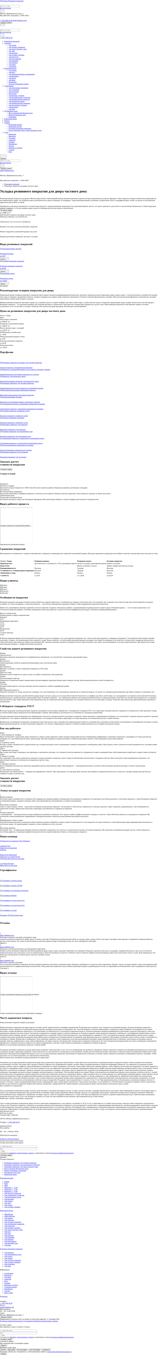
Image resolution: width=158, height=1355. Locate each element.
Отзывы (12, 142)
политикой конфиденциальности (59, 1352)
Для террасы (8, 1239)
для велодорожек (15, 59)
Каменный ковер (10, 119)
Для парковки (9, 1237)
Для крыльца (9, 1199)
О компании (8, 1273)
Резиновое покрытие (12, 41)
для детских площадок (17, 47)
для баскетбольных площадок (19, 97)
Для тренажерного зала (12, 1254)
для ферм (12, 80)
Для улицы (8, 1205)
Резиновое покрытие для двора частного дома (21, 1167)
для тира (12, 109)
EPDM (6, 1182)
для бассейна (13, 107)
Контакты (12, 136)
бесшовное (13, 82)
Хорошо (3, 1354)
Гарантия (12, 140)
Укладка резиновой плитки (19, 84)
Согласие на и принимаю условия (37, 1153)
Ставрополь (46, 1349)
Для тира (7, 1245)
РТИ (6, 1184)
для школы (12, 66)
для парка (12, 65)
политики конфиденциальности (62, 1153)
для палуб (12, 78)
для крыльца (13, 53)
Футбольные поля (10, 111)
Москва (3, 1349)
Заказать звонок (6, 22)
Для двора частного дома (13, 1230)
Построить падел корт (12, 1172)
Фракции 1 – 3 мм (11, 1189)
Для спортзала (9, 1226)
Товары (7, 123)
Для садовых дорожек (12, 1207)
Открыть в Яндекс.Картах (9, 1139)
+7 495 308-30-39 (6, 20)
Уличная (7, 1232)
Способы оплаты (10, 1287)
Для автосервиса (10, 1241)
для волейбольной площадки (19, 99)
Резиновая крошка (15, 125)
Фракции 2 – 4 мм (11, 1191)
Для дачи (7, 1203)
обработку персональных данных (21, 1153)
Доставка (12, 138)
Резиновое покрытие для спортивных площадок (22, 1165)
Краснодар (11, 1349)
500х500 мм (8, 1214)
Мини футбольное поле (17, 115)
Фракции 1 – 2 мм (11, 1187)
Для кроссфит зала (11, 1243)
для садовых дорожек (16, 55)
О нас (6, 132)
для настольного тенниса (18, 105)
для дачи (12, 51)
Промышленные (10, 68)
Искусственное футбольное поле (21, 113)
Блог (10, 152)
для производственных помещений (22, 74)
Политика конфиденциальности (12, 1321)
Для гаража (8, 1201)
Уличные (7, 43)
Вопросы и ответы (15, 148)
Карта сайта (8, 1293)
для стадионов (14, 90)
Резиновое (12, 117)
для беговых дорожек (16, 95)
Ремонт (7, 121)
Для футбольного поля (12, 1197)
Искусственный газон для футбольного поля (25, 130)
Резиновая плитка (15, 126)
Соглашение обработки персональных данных (41, 1321)
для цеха (12, 72)
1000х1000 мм (9, 1216)
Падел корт (13, 94)
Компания (12, 134)
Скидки (11, 150)
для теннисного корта (17, 101)
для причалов (13, 76)
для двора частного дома (18, 49)
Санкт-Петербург (34, 1349)
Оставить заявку (6, 210)
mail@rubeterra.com (20, 20)
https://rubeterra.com (7, 935)
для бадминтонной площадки (19, 103)
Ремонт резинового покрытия (15, 1170)
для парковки (13, 61)
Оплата (11, 146)
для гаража (13, 70)
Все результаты (5, 8)
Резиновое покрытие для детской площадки (20, 1163)
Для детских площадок (12, 1193)
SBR (6, 1186)
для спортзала (14, 92)
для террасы (13, 63)
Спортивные (9, 86)
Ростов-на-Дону (22, 1349)
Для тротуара (9, 1220)
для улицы (12, 45)
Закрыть (3, 1345)
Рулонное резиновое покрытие (20, 128)
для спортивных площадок (18, 88)
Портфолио (13, 144)
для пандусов (13, 57)
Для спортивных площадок (14, 1195)
